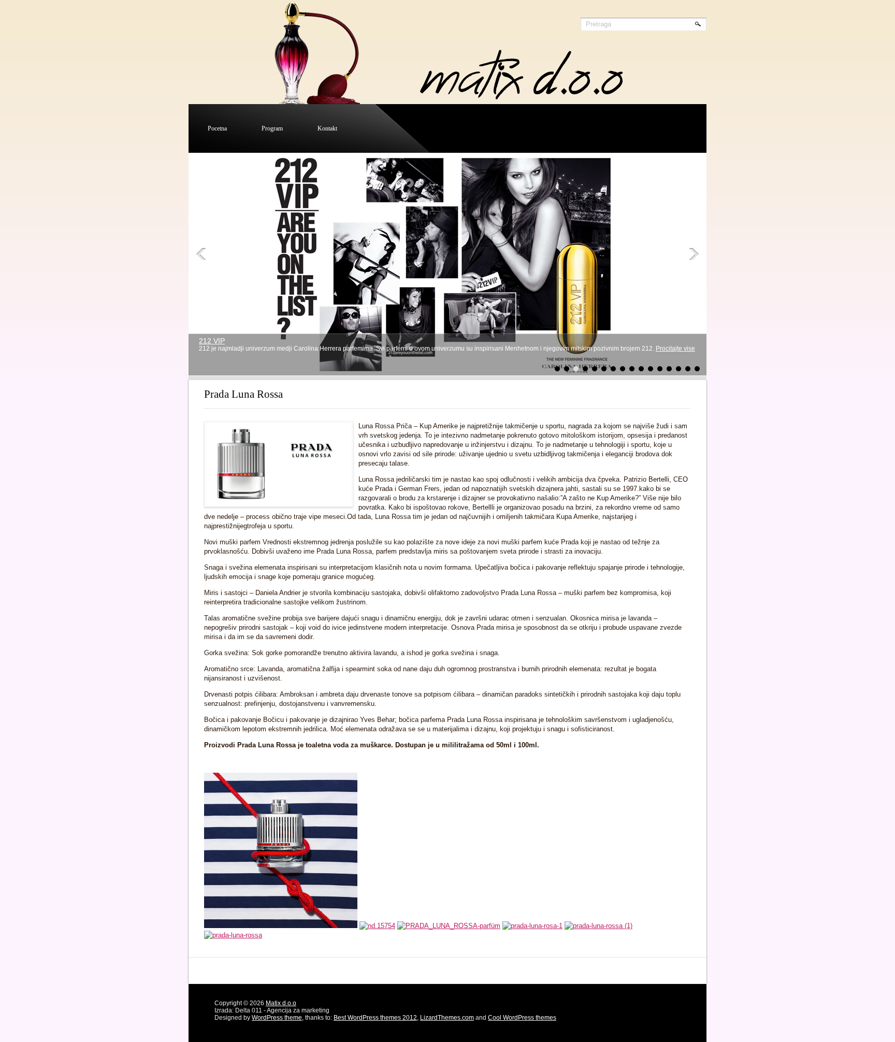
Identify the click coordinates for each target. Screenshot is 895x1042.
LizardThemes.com (447, 1017)
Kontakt (327, 128)
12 (659, 368)
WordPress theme (277, 1017)
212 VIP (212, 341)
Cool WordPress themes (522, 1017)
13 (669, 368)
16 (697, 368)
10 (641, 368)
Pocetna (217, 128)
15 (687, 368)
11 (650, 368)
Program (272, 128)
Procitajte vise (675, 348)
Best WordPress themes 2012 (375, 1017)
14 (678, 368)
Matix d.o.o (281, 1003)
